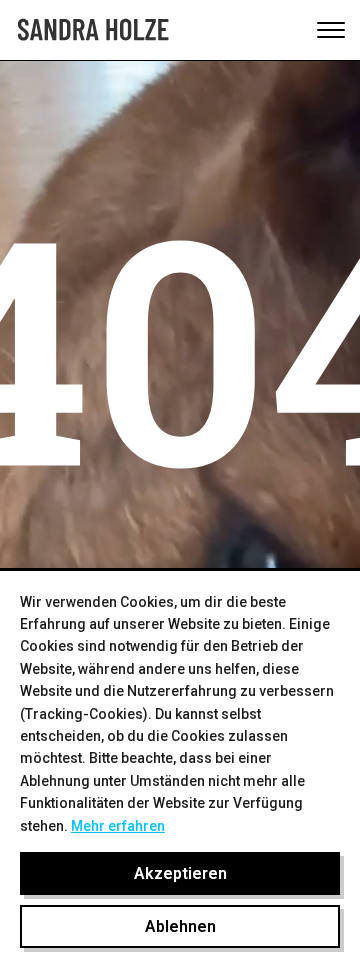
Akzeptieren (180, 873)
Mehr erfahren (118, 826)
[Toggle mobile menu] (331, 30)
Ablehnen (180, 926)
